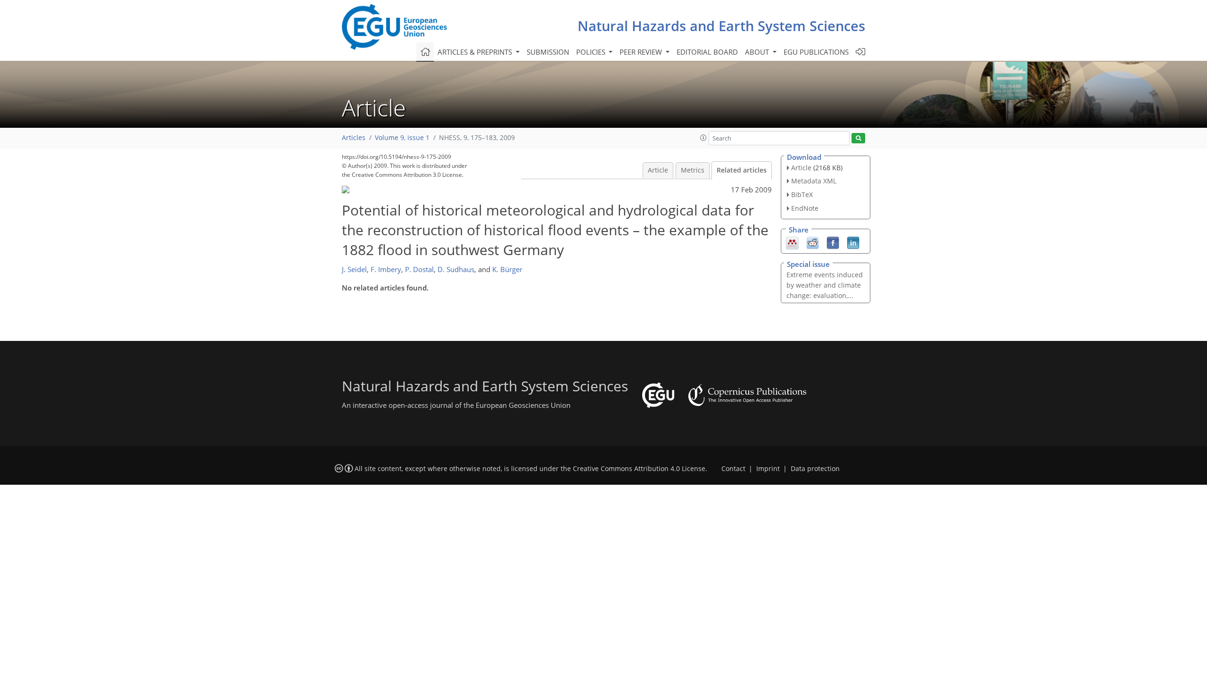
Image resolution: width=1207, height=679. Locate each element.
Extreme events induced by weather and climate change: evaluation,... (824, 285)
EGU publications (816, 52)
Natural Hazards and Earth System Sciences (721, 26)
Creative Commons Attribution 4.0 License (639, 468)
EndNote (804, 208)
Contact (733, 468)
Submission (548, 52)
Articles (353, 137)
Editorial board (707, 52)
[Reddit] (812, 242)
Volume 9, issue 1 (402, 137)
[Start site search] (858, 138)
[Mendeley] (792, 242)
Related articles (742, 170)
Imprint (768, 468)
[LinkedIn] (853, 242)
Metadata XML (813, 180)
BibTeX (802, 194)
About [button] (758, 52)
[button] (703, 137)
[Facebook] (833, 242)
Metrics (692, 170)
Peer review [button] (642, 52)
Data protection (815, 468)
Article (658, 170)
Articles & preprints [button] (476, 52)
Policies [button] (591, 52)
